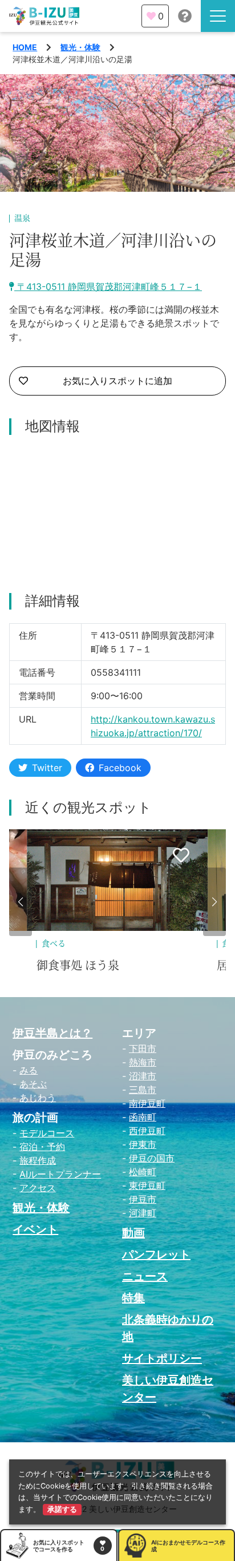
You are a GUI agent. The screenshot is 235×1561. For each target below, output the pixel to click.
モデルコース (46, 1133)
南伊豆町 (147, 1103)
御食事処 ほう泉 (78, 965)
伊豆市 (142, 1199)
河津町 (142, 1213)
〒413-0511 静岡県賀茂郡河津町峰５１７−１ (108, 286)
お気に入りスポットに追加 (117, 380)
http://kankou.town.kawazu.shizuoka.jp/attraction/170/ (153, 726)
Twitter (47, 767)
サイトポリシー (162, 1358)
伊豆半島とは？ (52, 1033)
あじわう (37, 1097)
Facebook (120, 767)
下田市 (142, 1048)
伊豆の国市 (152, 1158)
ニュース (145, 1276)
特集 (133, 1298)
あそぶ (33, 1084)
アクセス (37, 1187)
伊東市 (142, 1144)
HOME (25, 47)
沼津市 (142, 1076)
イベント (35, 1229)
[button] (20, 902)
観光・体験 (80, 47)
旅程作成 (37, 1160)
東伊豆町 (147, 1185)
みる (28, 1070)
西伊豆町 (147, 1130)
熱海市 (142, 1062)
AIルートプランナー (60, 1174)
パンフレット (156, 1254)
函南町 (142, 1117)
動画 (133, 1233)
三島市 (142, 1089)
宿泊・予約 (42, 1146)
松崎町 (142, 1171)
